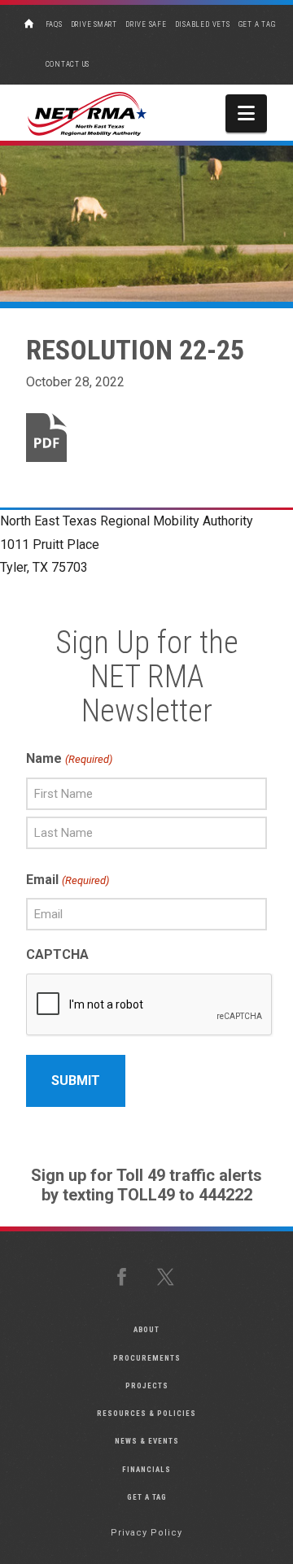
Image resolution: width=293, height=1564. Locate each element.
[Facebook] (124, 1278)
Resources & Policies (146, 1413)
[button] (246, 113)
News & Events (147, 1441)
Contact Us (68, 64)
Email (67, 879)
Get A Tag (257, 24)
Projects (146, 1386)
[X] (168, 1278)
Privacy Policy (146, 1532)
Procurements (147, 1358)
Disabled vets (202, 24)
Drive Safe (146, 24)
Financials (146, 1470)
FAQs (54, 24)
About (146, 1330)
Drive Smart (94, 24)
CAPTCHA (57, 954)
